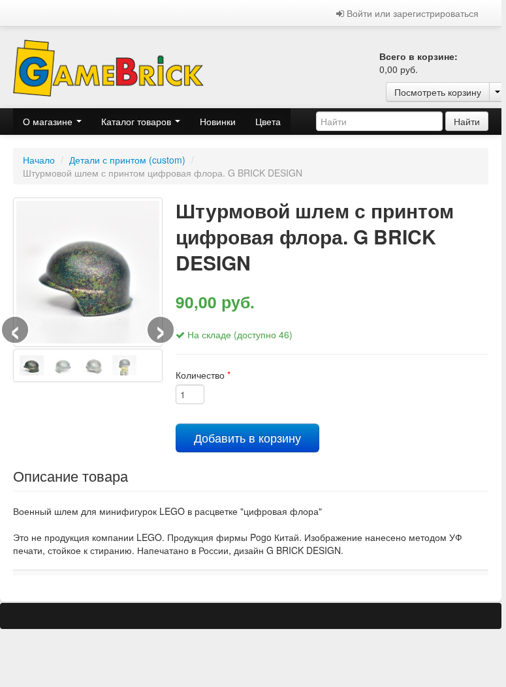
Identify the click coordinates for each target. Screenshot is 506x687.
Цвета (268, 121)
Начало (39, 159)
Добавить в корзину (247, 438)
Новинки (218, 121)
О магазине (49, 121)
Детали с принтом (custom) (127, 159)
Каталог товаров (137, 121)
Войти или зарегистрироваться (411, 13)
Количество (203, 374)
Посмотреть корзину (437, 91)
